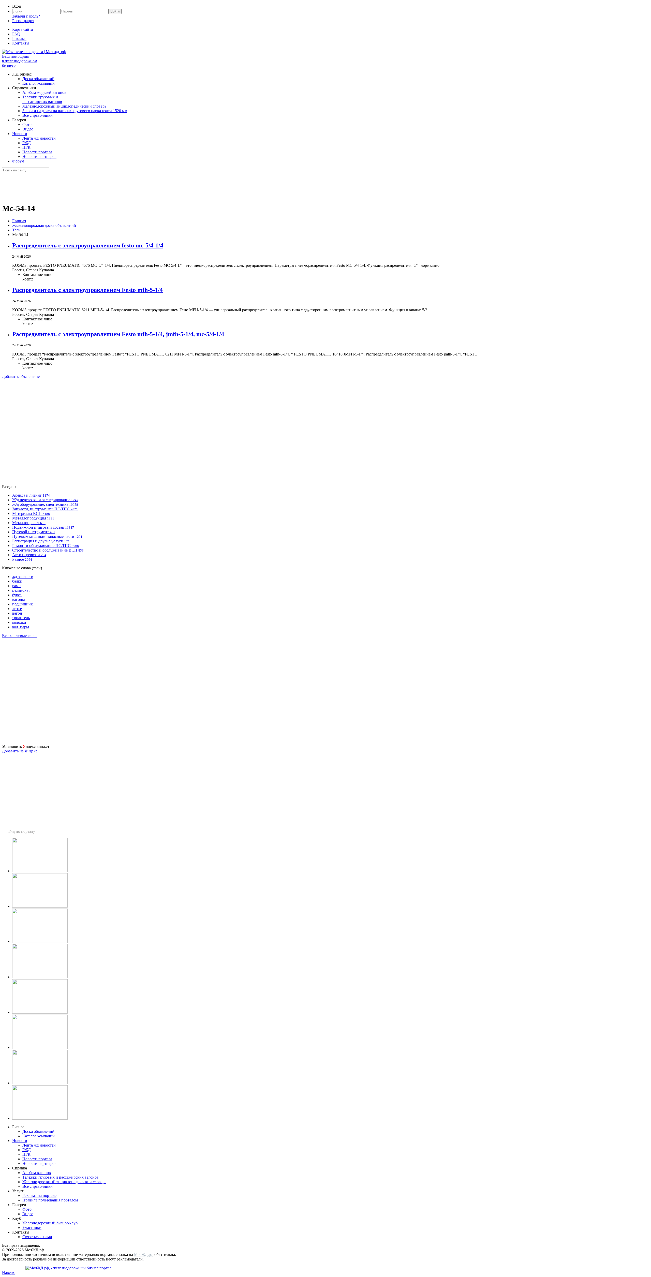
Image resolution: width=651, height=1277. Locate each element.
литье (17, 608)
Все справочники (37, 115)
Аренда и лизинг (31, 495)
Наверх (8, 1272)
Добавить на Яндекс (19, 751)
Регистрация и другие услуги (41, 541)
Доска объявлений (38, 79)
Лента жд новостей (39, 138)
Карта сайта (22, 29)
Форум (18, 161)
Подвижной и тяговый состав (43, 527)
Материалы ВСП (31, 513)
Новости (19, 133)
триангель (21, 618)
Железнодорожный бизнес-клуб (50, 1223)
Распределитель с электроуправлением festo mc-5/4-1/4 (87, 245)
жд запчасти (22, 576)
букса (17, 595)
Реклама (19, 38)
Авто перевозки (29, 555)
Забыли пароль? (26, 16)
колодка (19, 622)
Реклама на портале (39, 1195)
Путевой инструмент (33, 532)
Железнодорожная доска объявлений (44, 225)
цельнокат (21, 590)
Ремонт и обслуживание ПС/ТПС (45, 545)
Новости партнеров (39, 156)
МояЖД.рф (143, 1254)
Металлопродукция (33, 518)
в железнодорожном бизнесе (19, 61)
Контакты (20, 43)
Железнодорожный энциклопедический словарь (64, 106)
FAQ (16, 34)
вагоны (18, 599)
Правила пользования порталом (50, 1200)
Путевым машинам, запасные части (47, 536)
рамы (16, 586)
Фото (27, 124)
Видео (27, 129)
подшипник (22, 604)
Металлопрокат (29, 523)
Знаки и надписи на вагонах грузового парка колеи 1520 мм (74, 111)
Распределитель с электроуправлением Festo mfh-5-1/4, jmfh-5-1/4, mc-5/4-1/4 (118, 334)
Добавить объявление (21, 376)
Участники (31, 1227)
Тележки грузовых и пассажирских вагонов (42, 99)
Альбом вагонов (36, 1172)
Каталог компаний (38, 83)
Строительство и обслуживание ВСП (48, 550)
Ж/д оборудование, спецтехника (45, 504)
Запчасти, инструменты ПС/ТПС (45, 509)
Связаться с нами (37, 1237)
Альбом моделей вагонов (44, 92)
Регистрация (23, 21)
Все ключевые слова (19, 635)
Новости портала (37, 152)
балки (17, 581)
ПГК (26, 147)
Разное (22, 559)
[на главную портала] (34, 52)
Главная (19, 221)
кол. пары (20, 627)
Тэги (16, 230)
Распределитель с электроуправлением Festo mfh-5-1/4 (87, 290)
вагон (17, 613)
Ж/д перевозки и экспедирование (45, 500)
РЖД (26, 143)
